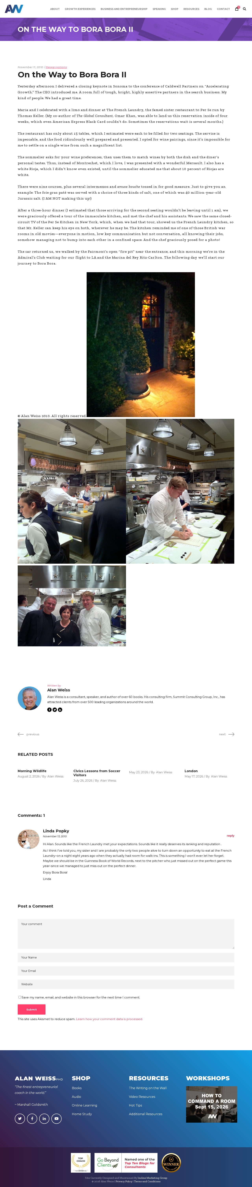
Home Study (82, 1114)
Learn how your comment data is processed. (109, 1019)
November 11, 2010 (30, 67)
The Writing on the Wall (148, 1088)
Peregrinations (56, 67)
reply (230, 835)
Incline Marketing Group (152, 1178)
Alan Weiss (55, 776)
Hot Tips (135, 1105)
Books (77, 1088)
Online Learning (84, 1105)
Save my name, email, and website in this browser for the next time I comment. (81, 997)
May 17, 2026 (194, 776)
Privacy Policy (124, 1181)
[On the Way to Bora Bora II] (29, 698)
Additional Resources (145, 1114)
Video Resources (142, 1097)
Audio (76, 1097)
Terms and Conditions (147, 1181)
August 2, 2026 (29, 776)
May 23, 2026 (138, 772)
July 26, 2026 (82, 780)
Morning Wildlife (32, 771)
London (191, 771)
